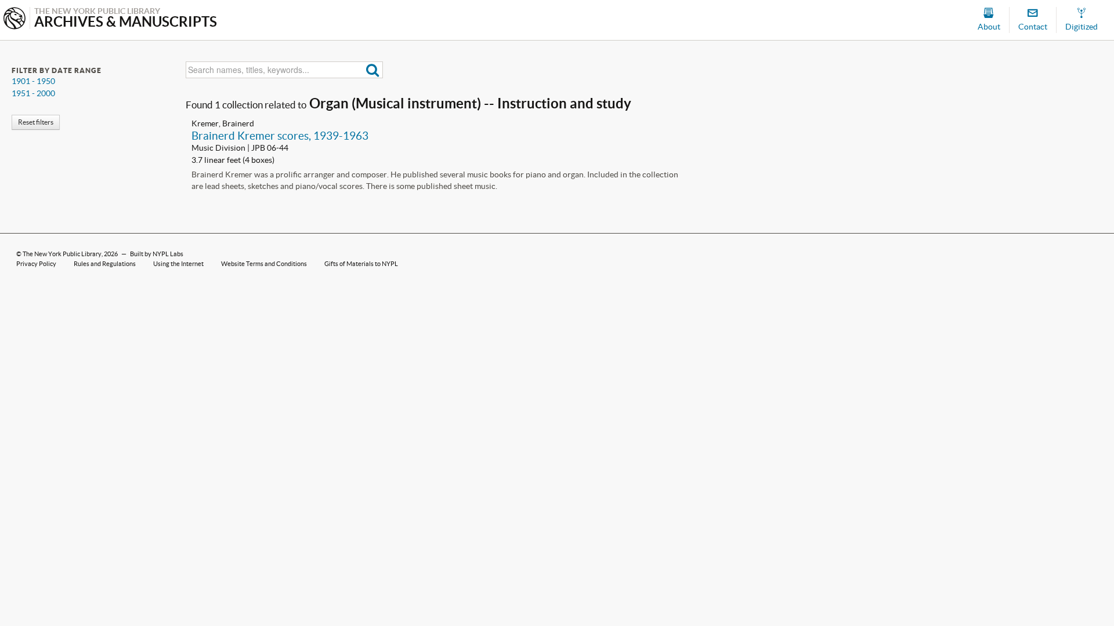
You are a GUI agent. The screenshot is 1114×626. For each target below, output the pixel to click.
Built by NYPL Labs (156, 253)
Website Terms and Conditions (264, 263)
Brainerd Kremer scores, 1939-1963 (279, 135)
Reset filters (35, 122)
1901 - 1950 (33, 81)
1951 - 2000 (33, 93)
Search (373, 69)
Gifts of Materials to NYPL (361, 263)
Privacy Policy (36, 263)
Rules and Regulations (105, 263)
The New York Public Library (62, 253)
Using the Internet (178, 263)
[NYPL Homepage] (14, 19)
